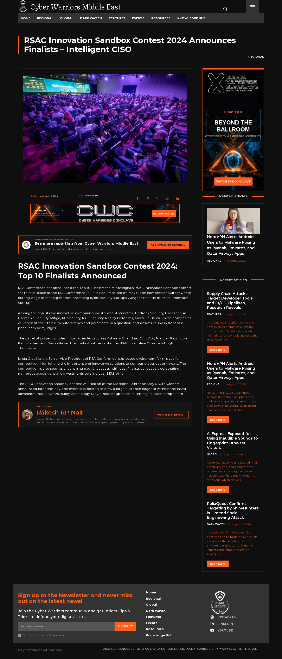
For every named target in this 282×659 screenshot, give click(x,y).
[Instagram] (212, 617)
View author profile (171, 414)
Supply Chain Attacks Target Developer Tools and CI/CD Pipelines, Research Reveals (230, 300)
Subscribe (125, 626)
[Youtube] (212, 630)
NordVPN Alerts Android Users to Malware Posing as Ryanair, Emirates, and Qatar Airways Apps (231, 370)
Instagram (227, 617)
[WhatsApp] (167, 198)
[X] (147, 198)
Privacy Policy (56, 635)
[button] (221, 8)
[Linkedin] (177, 198)
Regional (256, 57)
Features (214, 314)
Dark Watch (216, 524)
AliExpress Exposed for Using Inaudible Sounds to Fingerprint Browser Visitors (232, 440)
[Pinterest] (157, 198)
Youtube (225, 630)
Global (212, 454)
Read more (218, 349)
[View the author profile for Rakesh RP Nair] (27, 414)
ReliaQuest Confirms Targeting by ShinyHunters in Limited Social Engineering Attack (233, 510)
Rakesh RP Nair (92, 195)
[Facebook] (137, 198)
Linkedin (225, 624)
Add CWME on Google (168, 244)
